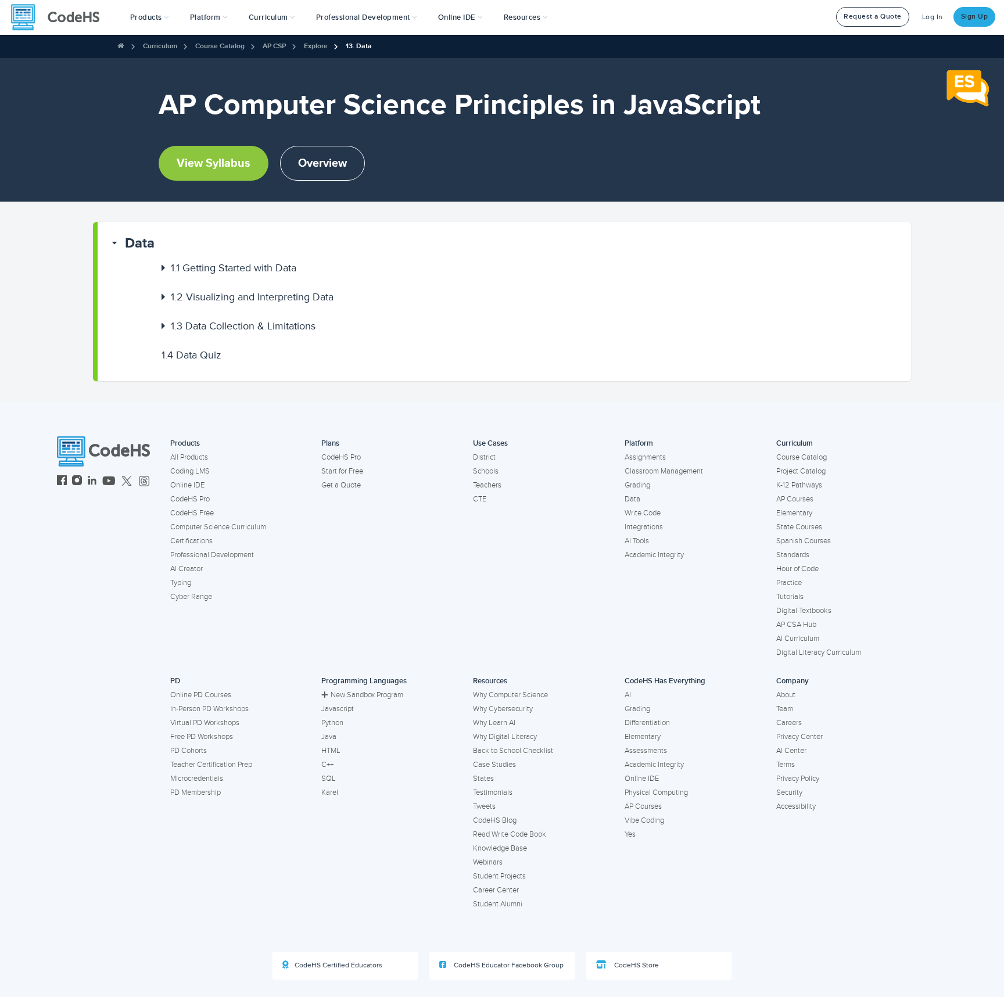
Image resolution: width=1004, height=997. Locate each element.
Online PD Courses (200, 695)
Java (328, 736)
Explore (316, 46)
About (785, 695)
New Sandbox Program (367, 695)
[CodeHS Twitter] (126, 482)
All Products (189, 457)
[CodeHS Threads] (144, 482)
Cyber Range (191, 596)
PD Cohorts (188, 750)
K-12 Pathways (799, 485)
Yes (630, 834)
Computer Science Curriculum (218, 527)
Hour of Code (797, 568)
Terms (785, 764)
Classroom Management (664, 471)
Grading (637, 485)
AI (628, 695)
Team (784, 708)
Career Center (496, 890)
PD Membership (195, 792)
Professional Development (212, 555)
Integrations (644, 527)
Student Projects (499, 876)
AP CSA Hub (796, 624)
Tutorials (790, 596)
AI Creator (186, 568)
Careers (789, 722)
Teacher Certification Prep (211, 764)
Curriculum (160, 46)
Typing (180, 582)
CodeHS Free (192, 513)
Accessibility (796, 806)
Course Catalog (220, 46)
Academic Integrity (654, 555)
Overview (322, 163)
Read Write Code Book (509, 834)
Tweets (484, 806)
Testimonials (492, 792)
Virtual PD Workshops (204, 722)
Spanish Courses (803, 541)
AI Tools (637, 541)
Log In (932, 17)
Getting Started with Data (233, 267)
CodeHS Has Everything (665, 681)
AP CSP (274, 46)
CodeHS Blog (495, 820)
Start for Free (342, 471)
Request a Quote (873, 16)
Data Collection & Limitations (243, 326)
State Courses (799, 527)
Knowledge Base (500, 848)
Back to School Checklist (513, 750)
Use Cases (490, 443)
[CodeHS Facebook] (62, 482)
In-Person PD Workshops (209, 708)
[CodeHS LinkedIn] (92, 482)
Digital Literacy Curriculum (818, 652)
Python (332, 722)
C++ (327, 764)
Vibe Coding (644, 820)
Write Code (643, 513)
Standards (792, 555)
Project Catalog (801, 471)
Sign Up (974, 16)
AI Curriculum (797, 638)
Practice (789, 582)
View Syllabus (213, 163)
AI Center (791, 750)
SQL (328, 778)
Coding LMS (190, 471)
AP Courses (794, 499)
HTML (330, 750)
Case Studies (494, 764)
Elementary (794, 513)
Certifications (191, 541)
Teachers (487, 485)
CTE (479, 499)
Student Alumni (497, 904)
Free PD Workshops (201, 736)
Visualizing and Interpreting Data (252, 297)
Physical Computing (656, 792)
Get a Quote (341, 485)
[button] (150, 17)
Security (789, 792)
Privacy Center (799, 736)
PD (175, 681)
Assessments (646, 750)
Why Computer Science (510, 695)
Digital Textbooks (803, 610)
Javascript (337, 708)
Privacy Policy (797, 778)
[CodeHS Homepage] (60, 17)
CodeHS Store (635, 965)
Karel (329, 792)
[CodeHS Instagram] (77, 482)
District (484, 457)
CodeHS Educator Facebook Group (508, 965)
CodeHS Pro (190, 499)
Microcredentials (196, 778)
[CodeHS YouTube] (109, 482)
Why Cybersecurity (503, 708)
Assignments (645, 457)
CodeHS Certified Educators (338, 965)
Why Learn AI (494, 722)
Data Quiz (191, 355)
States (483, 778)
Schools (486, 471)
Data (140, 243)
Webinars (488, 862)
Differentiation (647, 722)
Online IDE (187, 485)
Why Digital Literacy (505, 736)
